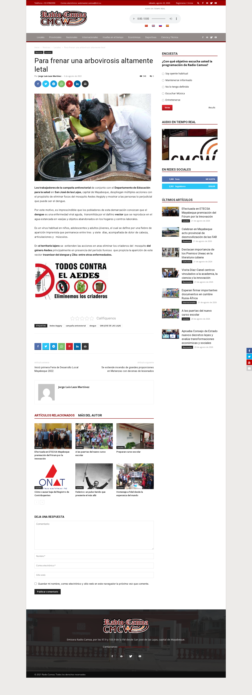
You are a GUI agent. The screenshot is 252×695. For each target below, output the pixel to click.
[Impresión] (85, 83)
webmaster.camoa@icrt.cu (89, 3)
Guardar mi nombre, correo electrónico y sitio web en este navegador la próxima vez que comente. (93, 583)
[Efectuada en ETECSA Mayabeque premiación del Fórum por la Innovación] (53, 436)
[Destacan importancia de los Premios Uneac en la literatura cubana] (170, 252)
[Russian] (160, 25)
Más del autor (90, 415)
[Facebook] (203, 3)
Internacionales (90, 37)
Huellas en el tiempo (113, 37)
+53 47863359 (49, 3)
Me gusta (210, 179)
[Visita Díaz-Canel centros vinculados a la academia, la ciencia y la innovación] (170, 273)
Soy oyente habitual (176, 73)
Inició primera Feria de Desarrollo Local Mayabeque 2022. (56, 369)
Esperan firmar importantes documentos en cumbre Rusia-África (199, 294)
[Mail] (207, 3)
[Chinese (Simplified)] (146, 25)
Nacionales (71, 37)
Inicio (36, 47)
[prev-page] (36, 502)
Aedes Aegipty (56, 325)
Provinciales (55, 37)
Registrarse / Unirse (184, 3)
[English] (153, 25)
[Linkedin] (77, 83)
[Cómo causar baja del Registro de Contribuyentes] (53, 476)
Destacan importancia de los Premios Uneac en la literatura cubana (198, 253)
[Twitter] (211, 3)
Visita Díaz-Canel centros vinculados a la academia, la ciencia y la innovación (200, 273)
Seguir (211, 186)
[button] (198, 3)
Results (211, 108)
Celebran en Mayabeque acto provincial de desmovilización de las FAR (199, 233)
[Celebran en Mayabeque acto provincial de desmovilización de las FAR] (170, 232)
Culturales (187, 261)
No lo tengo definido (177, 86)
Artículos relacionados (54, 415)
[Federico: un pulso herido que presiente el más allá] (94, 476)
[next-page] (42, 502)
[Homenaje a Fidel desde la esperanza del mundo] (135, 476)
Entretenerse (172, 99)
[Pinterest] (69, 83)
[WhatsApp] (61, 83)
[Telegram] (53, 83)
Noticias (46, 47)
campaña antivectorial (76, 325)
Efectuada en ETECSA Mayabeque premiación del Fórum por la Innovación (51, 455)
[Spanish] (167, 25)
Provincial (187, 241)
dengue (92, 325)
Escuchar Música (175, 93)
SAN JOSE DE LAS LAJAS (110, 325)
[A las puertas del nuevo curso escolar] (94, 436)
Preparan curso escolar (128, 452)
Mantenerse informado (178, 80)
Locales (40, 37)
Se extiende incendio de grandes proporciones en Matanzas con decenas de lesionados (127, 369)
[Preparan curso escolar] (135, 436)
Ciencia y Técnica (169, 37)
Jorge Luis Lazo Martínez (49, 76)
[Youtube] (216, 3)
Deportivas (150, 37)
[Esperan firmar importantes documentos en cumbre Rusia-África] (170, 293)
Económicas (134, 37)
